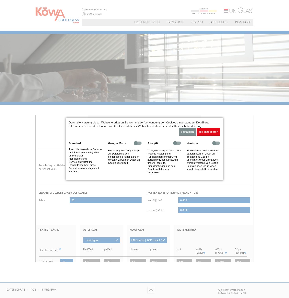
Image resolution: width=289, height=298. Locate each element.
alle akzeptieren (208, 131)
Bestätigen (187, 131)
